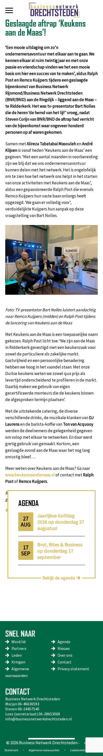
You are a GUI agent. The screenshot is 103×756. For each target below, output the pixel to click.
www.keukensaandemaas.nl (30, 475)
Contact (65, 661)
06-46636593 (28, 703)
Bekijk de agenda (58, 578)
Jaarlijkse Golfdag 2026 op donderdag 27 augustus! (60, 521)
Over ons (65, 655)
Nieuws (64, 648)
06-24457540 (28, 708)
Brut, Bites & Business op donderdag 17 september (59, 550)
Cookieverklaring (81, 750)
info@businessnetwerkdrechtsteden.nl (38, 718)
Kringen (18, 661)
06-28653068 (49, 713)
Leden (17, 655)
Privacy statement (73, 668)
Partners (19, 648)
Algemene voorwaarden (44, 750)
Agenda (64, 641)
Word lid (19, 641)
